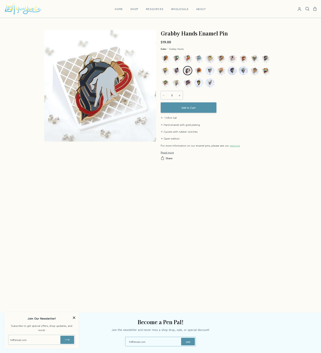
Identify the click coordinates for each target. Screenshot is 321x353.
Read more (167, 152)
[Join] (67, 340)
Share (169, 158)
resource (235, 145)
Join (188, 342)
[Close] (74, 317)
